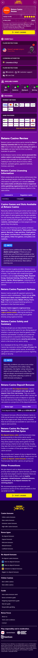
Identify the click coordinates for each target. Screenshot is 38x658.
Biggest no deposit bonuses (10, 572)
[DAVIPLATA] (5, 109)
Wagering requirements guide (10, 601)
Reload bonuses (6, 545)
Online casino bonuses (8, 517)
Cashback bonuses (7, 549)
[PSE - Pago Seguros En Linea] (27, 105)
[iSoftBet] (27, 124)
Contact (4, 623)
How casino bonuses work (10, 594)
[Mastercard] (10, 105)
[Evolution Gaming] (5, 124)
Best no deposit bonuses (12, 562)
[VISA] (5, 105)
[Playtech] (27, 120)
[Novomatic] (21, 120)
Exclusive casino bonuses (9, 523)
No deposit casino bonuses (10, 558)
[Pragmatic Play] (16, 120)
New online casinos (7, 585)
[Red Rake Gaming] (32, 124)
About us (4, 616)
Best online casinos (8, 582)
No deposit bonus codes (10, 435)
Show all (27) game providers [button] (25, 128)
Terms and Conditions (8, 620)
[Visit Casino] (6, 10)
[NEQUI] (21, 105)
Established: (7, 20)
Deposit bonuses (7, 539)
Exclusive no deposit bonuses (13, 569)
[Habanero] (21, 124)
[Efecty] (10, 109)
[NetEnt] (5, 120)
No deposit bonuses (8, 536)
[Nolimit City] (10, 120)
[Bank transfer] (16, 105)
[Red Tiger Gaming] (10, 124)
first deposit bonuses (20, 389)
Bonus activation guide (9, 597)
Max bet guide (6, 604)
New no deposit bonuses (12, 565)
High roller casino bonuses (10, 526)
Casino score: (7, 16)
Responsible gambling (8, 607)
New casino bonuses (8, 520)
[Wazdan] (16, 124)
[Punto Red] (32, 105)
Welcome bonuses (7, 542)
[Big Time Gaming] (32, 120)
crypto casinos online (9, 312)
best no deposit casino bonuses (14, 459)
